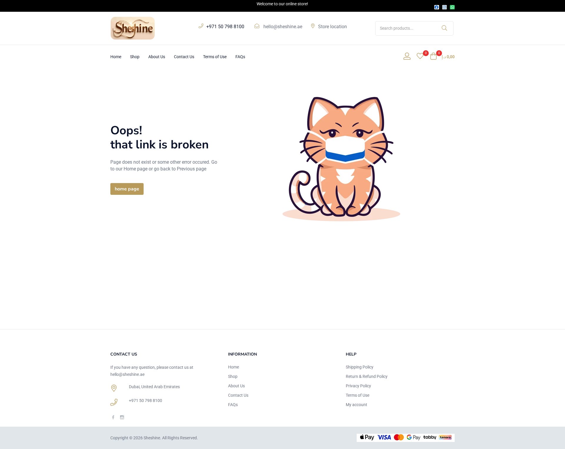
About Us (156, 56)
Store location (332, 26)
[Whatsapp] (452, 7)
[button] (442, 57)
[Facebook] (436, 7)
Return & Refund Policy (367, 376)
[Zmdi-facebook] (113, 417)
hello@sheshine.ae (282, 26)
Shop (134, 56)
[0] (420, 56)
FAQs (240, 56)
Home (115, 56)
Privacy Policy (358, 385)
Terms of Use (215, 56)
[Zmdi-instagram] (122, 417)
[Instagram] (444, 7)
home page (127, 189)
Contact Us (184, 56)
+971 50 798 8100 (145, 400)
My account (356, 404)
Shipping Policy (359, 367)
